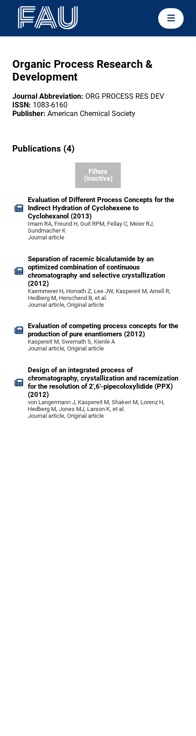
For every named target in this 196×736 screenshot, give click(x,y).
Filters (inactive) (98, 175)
